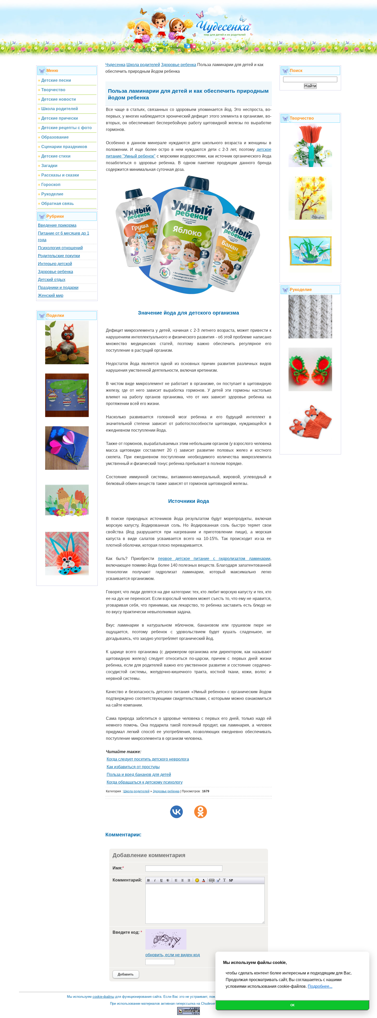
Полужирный (149, 880)
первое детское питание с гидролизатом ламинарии (214, 558)
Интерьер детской (55, 264)
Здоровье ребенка (55, 271)
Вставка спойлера (231, 880)
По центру (182, 880)
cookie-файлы (103, 997)
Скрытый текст (212, 880)
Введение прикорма (57, 225)
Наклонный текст (155, 880)
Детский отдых (51, 279)
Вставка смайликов (197, 880)
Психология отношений (60, 248)
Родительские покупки (59, 256)
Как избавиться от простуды (133, 767)
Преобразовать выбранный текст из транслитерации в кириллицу (224, 880)
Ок (292, 1005)
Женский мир (50, 295)
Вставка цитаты (218, 880)
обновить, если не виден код (172, 955)
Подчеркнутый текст (161, 880)
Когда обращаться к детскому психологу (145, 782)
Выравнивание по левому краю (176, 880)
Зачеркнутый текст (168, 880)
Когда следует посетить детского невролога (148, 759)
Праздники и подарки (58, 287)
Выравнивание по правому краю (189, 880)
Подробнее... (320, 986)
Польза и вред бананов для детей (139, 774)
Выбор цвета (203, 880)
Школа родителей (136, 791)
